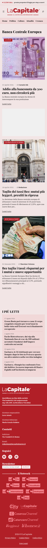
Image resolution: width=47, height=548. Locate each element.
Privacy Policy (10, 538)
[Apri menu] (3, 11)
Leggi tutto (6, 104)
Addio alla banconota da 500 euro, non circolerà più (22, 90)
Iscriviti (26, 467)
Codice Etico (37, 538)
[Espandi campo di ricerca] (43, 11)
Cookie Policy (24, 538)
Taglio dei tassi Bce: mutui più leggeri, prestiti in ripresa (23, 193)
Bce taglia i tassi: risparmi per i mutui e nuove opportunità (23, 270)
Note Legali (23, 543)
